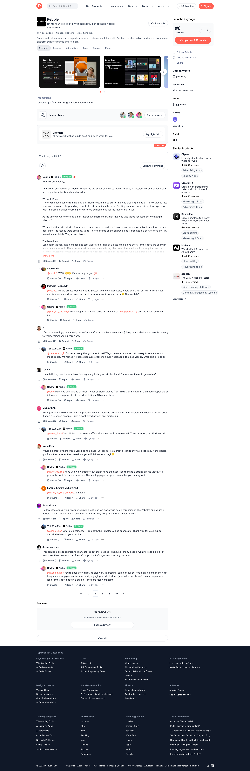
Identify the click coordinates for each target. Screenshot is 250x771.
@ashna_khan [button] (54, 530)
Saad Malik (53, 268)
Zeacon (185, 273)
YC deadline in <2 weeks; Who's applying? (190, 730)
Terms (102, 765)
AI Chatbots (86, 663)
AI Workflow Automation (136, 679)
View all (102, 638)
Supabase (86, 754)
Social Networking (89, 690)
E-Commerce (78, 102)
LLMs (83, 658)
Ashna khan (49, 505)
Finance (129, 685)
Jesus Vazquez (51, 547)
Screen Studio (132, 726)
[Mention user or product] (42, 166)
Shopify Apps (190, 175)
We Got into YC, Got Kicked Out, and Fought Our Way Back (191, 735)
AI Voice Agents (176, 690)
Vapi (83, 740)
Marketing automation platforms (184, 667)
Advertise (163, 6)
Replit (128, 744)
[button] (108, 47)
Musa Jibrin (49, 407)
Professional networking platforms (97, 694)
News (131, 6)
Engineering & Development (50, 658)
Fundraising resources (135, 694)
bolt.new (130, 730)
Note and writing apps (135, 667)
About (87, 765)
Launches (115, 6)
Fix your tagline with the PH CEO (185, 754)
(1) (55, 299)
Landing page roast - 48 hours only (187, 749)
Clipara (185, 154)
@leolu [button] (51, 391)
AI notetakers (131, 663)
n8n (83, 726)
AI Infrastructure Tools (91, 667)
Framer (129, 740)
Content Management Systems (200, 292)
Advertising (61, 102)
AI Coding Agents (44, 667)
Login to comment (152, 165)
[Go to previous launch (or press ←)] (202, 30)
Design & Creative (45, 685)
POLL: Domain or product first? (185, 726)
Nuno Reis (48, 446)
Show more (153, 115)
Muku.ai (185, 245)
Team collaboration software (138, 671)
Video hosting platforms (196, 287)
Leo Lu (46, 369)
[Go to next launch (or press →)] (208, 30)
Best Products (94, 6)
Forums (146, 6)
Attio (83, 730)
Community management (93, 698)
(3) (55, 278)
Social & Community (91, 685)
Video (92, 102)
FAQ (95, 765)
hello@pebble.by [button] (128, 311)
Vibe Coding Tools (45, 663)
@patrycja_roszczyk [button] (58, 311)
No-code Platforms (65, 33)
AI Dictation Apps (44, 726)
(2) (50, 341)
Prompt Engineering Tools (93, 671)
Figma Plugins (43, 744)
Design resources (44, 694)
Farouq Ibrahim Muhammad (62, 487)
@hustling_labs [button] (55, 572)
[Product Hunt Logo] (39, 6)
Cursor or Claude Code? (181, 721)
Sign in (207, 6)
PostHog (85, 735)
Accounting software (135, 690)
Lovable (85, 721)
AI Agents (174, 685)
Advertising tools (85, 33)
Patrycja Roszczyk (57, 285)
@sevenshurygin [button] (56, 353)
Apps (79, 765)
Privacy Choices (134, 765)
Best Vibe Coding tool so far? (184, 744)
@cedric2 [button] (52, 273)
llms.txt (159, 765)
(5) (50, 261)
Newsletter (70, 765)
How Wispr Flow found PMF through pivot (190, 740)
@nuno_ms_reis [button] (55, 471)
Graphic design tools (46, 698)
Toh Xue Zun (54, 348)
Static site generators (46, 749)
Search (128, 675)
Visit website (158, 23)
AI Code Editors (43, 671)
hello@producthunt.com (187, 765)
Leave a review (102, 624)
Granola (84, 744)
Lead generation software (181, 663)
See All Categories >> (180, 694)
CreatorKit (187, 182)
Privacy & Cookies (115, 765)
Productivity (131, 658)
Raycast (85, 749)
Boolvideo (187, 214)
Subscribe (188, 6)
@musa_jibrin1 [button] (55, 433)
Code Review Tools (45, 735)
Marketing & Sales (193, 201)
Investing (129, 698)
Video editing (46, 33)
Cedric (46, 176)
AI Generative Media (46, 702)
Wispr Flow (131, 735)
